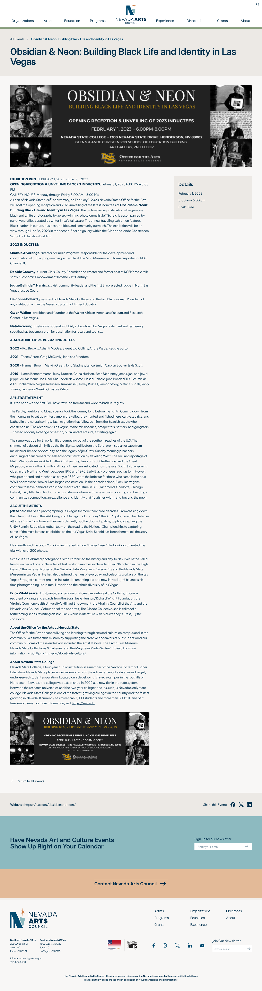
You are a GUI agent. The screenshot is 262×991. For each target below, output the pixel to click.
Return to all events (30, 781)
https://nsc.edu (83, 703)
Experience (165, 20)
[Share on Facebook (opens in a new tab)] (232, 804)
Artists (49, 20)
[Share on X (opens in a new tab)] (241, 804)
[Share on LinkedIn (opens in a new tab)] (249, 804)
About (245, 20)
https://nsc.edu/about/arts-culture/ (60, 653)
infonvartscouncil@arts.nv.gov (26, 958)
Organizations (23, 20)
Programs (98, 20)
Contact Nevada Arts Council (125, 883)
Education (72, 20)
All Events (17, 39)
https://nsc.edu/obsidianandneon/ (50, 804)
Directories (195, 20)
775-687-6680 (18, 962)
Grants (222, 20)
